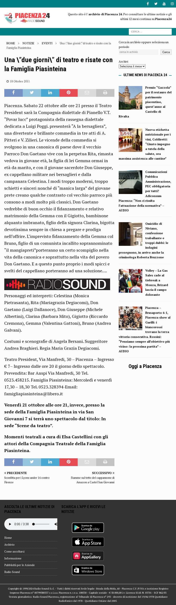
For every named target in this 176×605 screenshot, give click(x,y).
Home (8, 538)
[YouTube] (164, 4)
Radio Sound (12, 572)
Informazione (12, 558)
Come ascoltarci (14, 551)
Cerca (166, 52)
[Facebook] (148, 4)
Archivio (9, 545)
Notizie (28, 43)
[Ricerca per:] (150, 31)
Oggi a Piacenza (145, 366)
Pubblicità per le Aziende (19, 565)
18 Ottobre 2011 (20, 81)
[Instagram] (172, 4)
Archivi (123, 61)
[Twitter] (156, 4)
